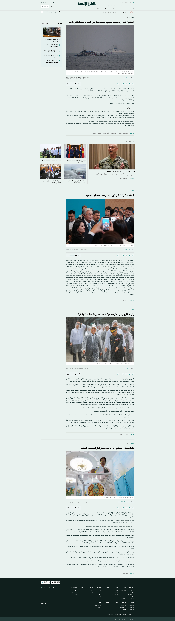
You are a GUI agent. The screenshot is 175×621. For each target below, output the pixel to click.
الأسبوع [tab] (43, 23)
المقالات (116, 590)
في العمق (69, 9)
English (130, 2)
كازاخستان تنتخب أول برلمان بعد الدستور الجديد (110, 195)
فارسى (120, 2)
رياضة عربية (132, 607)
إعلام (100, 596)
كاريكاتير (116, 592)
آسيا (127, 17)
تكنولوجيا (85, 9)
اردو (123, 2)
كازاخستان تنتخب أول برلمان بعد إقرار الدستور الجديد (51, 45)
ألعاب (57, 9)
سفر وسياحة (74, 592)
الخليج (132, 592)
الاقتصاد (101, 9)
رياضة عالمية (132, 609)
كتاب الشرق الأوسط (114, 594)
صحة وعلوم (91, 9)
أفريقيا (125, 596)
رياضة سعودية (131, 605)
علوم (92, 592)
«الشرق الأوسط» (127, 78)
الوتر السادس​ (98, 592)
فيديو (66, 9)
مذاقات (75, 590)
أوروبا (125, 592)
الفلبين (99, 133)
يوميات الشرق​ (79, 9)
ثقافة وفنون (97, 9)
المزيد (53, 9)
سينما (100, 594)
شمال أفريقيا (130, 594)
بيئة (92, 594)
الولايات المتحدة (123, 590)
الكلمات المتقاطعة (98, 605)
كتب (100, 590)
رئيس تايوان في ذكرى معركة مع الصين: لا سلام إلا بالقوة (51, 50)
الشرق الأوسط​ (114, 9)
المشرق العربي (130, 596)
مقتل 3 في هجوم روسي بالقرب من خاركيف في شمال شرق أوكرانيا (114, 12)
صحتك (92, 590)
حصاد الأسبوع (123, 605)
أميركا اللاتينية (123, 598)
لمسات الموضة (74, 594)
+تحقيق (124, 609)
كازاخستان (125, 300)
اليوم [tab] (46, 23)
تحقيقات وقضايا (123, 607)
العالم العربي (132, 590)
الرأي (106, 9)
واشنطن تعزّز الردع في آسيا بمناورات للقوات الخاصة (120, 172)
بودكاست (61, 9)
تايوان (126, 434)
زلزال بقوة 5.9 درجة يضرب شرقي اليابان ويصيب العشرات (51, 40)
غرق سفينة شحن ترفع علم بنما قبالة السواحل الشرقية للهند (51, 61)
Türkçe (126, 2)
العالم (109, 9)
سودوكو (99, 607)
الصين (94, 133)
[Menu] (133, 9)
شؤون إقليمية (132, 598)
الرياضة (74, 9)
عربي (133, 2)
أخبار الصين (113, 133)
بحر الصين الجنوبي (123, 133)
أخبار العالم (106, 133)
